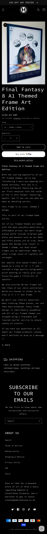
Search (8, 440)
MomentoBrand (19, 529)
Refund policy (12, 451)
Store (7, 474)
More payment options (23, 160)
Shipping (17, 118)
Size (4, 122)
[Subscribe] (39, 421)
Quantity (6, 133)
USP (6, 468)
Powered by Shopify (31, 529)
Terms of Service (13, 446)
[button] (3, 10)
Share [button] (7, 345)
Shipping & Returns (14, 457)
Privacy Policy (12, 462)
